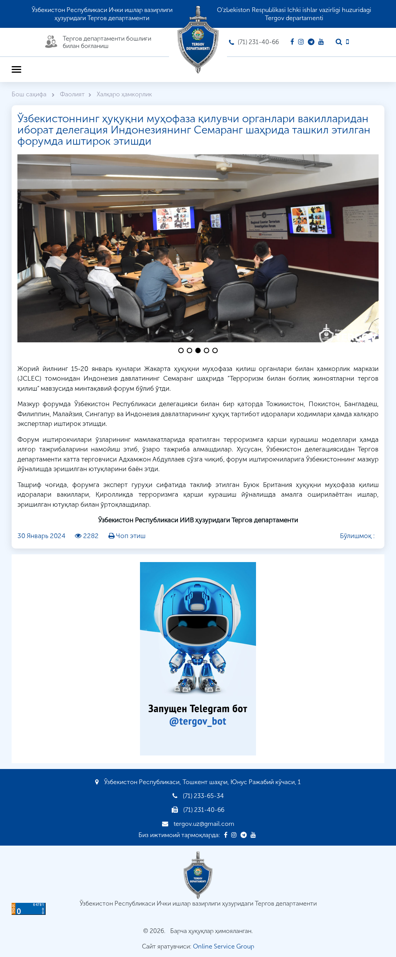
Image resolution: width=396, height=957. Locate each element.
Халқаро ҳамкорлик (124, 94)
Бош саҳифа (30, 94)
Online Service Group (223, 946)
